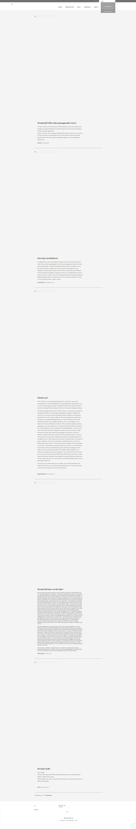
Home (60, 7)
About (96, 7)
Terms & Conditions (70, 820)
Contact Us (108, 6)
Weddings (87, 7)
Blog (78, 7)
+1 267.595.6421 (108, 11)
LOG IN (96, 1)
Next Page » (49, 795)
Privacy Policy (62, 820)
